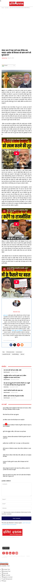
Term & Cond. (28, 557)
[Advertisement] (16, 31)
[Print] (18, 62)
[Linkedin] (10, 553)
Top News (4, 11)
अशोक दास (5, 315)
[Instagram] (7, 553)
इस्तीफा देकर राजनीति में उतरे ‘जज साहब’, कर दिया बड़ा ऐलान (16, 443)
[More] (21, 62)
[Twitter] (6, 62)
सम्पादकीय (9, 11)
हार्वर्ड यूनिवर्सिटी (19, 330)
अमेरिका (13, 330)
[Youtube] (18, 344)
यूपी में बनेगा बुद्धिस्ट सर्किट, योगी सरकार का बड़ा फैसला (14, 431)
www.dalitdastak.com (8, 340)
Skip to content (4, 562)
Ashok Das (4, 58)
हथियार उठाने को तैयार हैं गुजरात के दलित (14, 396)
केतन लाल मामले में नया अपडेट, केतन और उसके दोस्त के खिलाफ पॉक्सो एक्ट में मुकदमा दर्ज (17, 475)
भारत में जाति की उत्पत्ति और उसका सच (13, 390)
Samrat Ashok (19, 352)
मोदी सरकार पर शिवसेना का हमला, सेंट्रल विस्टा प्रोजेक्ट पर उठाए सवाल (17, 449)
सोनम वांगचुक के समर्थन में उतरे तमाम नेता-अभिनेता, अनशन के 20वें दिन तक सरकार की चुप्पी (16, 468)
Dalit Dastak (7, 372)
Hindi (5, 65)
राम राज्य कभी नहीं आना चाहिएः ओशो (12, 370)
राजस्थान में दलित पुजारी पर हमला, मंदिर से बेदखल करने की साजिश (15, 462)
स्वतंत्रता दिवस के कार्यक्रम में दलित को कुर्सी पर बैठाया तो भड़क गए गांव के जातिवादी (17, 425)
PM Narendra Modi (10, 352)
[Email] (14, 62)
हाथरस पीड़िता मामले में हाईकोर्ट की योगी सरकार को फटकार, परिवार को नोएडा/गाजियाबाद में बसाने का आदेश (17, 408)
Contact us (16, 558)
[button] (4, 564)
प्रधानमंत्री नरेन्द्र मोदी (6, 354)
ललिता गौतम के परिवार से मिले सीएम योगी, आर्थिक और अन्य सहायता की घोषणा (17, 455)
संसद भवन (22, 354)
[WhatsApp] (10, 62)
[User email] (22, 344)
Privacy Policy (22, 557)
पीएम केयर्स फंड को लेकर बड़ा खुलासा (11, 414)
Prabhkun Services (11, 557)
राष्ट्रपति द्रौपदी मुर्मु (15, 354)
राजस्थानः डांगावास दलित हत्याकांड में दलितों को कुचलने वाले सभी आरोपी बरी (16, 437)
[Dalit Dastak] (16, 3)
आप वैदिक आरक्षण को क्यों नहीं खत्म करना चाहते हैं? (14, 419)
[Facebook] (3, 62)
